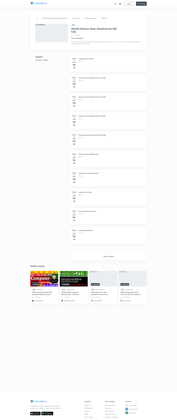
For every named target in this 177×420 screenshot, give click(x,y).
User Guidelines (110, 405)
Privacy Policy (88, 417)
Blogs (86, 414)
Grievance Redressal (111, 417)
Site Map (108, 408)
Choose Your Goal (62, 4)
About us (87, 405)
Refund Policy (109, 411)
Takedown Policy (110, 414)
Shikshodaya (88, 408)
